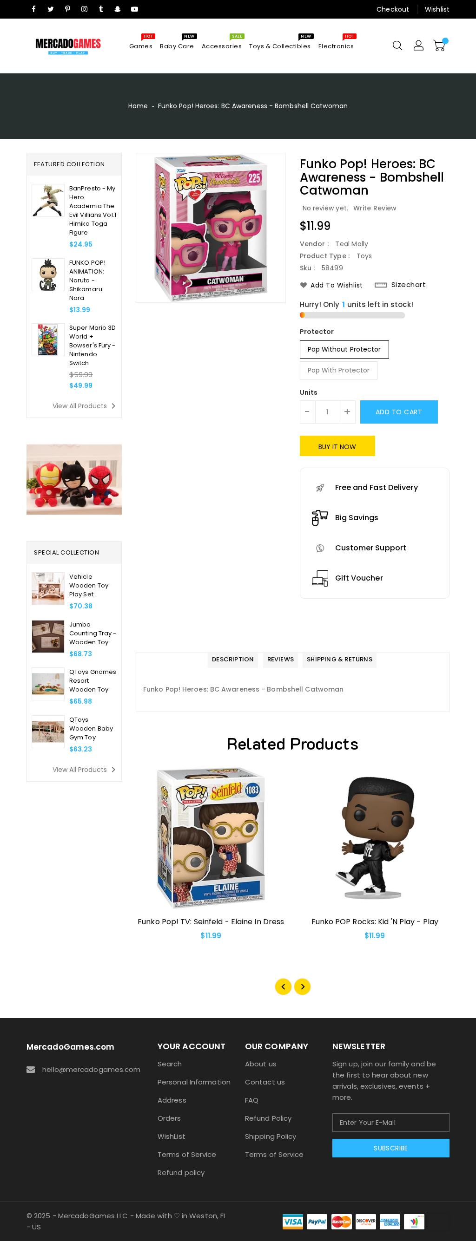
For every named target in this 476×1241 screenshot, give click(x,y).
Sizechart (408, 284)
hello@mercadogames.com (83, 1069)
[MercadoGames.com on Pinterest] (67, 9)
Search (170, 1064)
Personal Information (194, 1082)
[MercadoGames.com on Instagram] (84, 9)
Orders (169, 1118)
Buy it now (337, 446)
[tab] (233, 660)
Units (309, 392)
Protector (317, 331)
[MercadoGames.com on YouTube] (135, 9)
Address (172, 1100)
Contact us (265, 1082)
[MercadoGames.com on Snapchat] (118, 9)
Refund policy (181, 1172)
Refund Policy (268, 1118)
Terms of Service (187, 1154)
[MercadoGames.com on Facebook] (34, 9)
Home (138, 106)
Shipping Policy (271, 1136)
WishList (171, 1136)
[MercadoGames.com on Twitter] (51, 9)
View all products (86, 405)
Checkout (393, 9)
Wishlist (437, 9)
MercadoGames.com (70, 1046)
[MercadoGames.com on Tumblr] (101, 9)
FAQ (251, 1100)
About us (261, 1064)
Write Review (375, 208)
